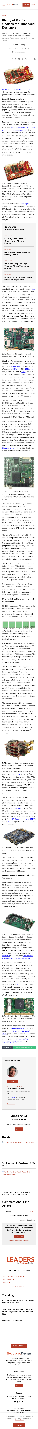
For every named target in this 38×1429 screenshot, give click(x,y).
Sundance (16, 774)
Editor (13, 1097)
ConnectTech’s (16, 808)
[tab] (7, 1211)
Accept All (19, 1425)
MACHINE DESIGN (26, 1410)
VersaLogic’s (24, 204)
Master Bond (7, 1279)
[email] (26, 59)
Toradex (20, 984)
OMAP (32, 819)
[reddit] (22, 59)
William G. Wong (19, 45)
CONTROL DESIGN (19, 1412)
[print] (35, 59)
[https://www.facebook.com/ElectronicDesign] (15, 1402)
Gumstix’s (6, 956)
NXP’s (14, 369)
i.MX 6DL (29, 369)
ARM (23, 372)
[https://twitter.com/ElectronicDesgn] (20, 1402)
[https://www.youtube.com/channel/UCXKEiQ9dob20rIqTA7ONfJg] (22, 1402)
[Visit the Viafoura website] (31, 1220)
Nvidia (10, 822)
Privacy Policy (19, 1420)
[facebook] (12, 59)
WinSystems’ (16, 366)
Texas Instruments (22, 819)
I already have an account (19, 1240)
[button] (3, 4)
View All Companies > (19, 1287)
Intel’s (33, 289)
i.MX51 (11, 819)
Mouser (5, 1282)
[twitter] (19, 59)
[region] (19, 1216)
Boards (4, 15)
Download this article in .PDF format (16, 89)
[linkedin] (16, 59)
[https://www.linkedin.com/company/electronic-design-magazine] (17, 1402)
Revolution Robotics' (16, 1028)
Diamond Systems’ (9, 448)
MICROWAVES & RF (12, 1410)
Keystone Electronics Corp (12, 1276)
